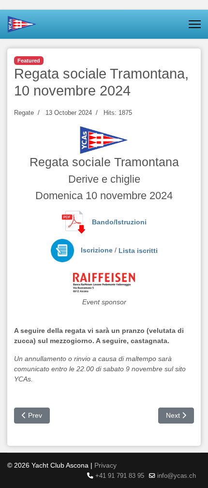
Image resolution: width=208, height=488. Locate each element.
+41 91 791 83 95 (119, 475)
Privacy (105, 465)
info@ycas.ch (176, 475)
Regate (24, 112)
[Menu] (195, 24)
